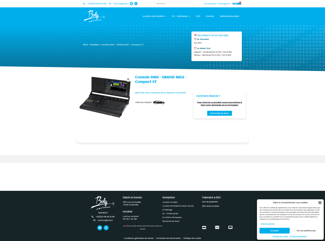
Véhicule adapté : (143, 102)
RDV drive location (210, 206)
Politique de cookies (280, 236)
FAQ (198, 16)
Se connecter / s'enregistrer (217, 3)
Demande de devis (229, 16)
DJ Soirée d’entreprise (172, 217)
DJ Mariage (167, 209)
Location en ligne (170, 202)
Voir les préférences (306, 230)
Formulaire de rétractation (168, 238)
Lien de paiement (210, 201)
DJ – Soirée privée (170, 213)
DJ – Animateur (180, 16)
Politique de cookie (192, 238)
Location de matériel (153, 16)
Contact (210, 16)
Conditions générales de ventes (139, 238)
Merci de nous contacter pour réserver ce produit (160, 92)
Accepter (274, 230)
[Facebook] (131, 3)
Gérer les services (268, 224)
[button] (320, 202)
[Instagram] (136, 3)
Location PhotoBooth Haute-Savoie (178, 206)
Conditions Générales (298, 236)
